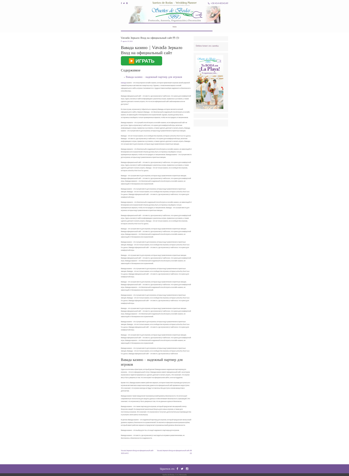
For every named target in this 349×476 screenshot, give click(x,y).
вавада (123, 83)
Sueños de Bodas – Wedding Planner (174, 2)
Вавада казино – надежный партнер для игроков (154, 77)
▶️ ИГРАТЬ (142, 61)
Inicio (174, 27)
